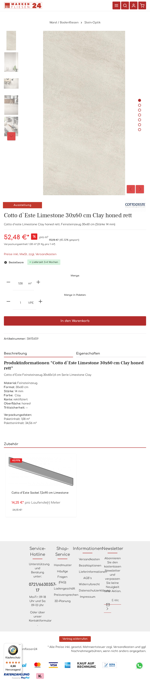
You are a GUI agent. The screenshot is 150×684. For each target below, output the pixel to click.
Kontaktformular (40, 620)
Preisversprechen (66, 594)
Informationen (87, 548)
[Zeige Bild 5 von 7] (139, 119)
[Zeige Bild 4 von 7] (139, 114)
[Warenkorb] (142, 5)
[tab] (38, 353)
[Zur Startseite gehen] (23, 5)
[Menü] (116, 5)
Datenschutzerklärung (94, 590)
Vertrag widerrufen (75, 639)
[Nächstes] (140, 189)
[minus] (8, 282)
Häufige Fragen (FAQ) (62, 577)
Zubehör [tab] (11, 444)
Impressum (87, 596)
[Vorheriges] (131, 189)
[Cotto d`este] (135, 205)
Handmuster (63, 565)
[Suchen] (125, 5)
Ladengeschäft (64, 588)
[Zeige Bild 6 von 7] (139, 124)
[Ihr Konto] (134, 5)
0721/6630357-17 (37, 587)
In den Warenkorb (75, 321)
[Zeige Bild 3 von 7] (139, 110)
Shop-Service (62, 551)
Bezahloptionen (90, 565)
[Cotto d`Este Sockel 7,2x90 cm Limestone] (41, 471)
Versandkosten (89, 559)
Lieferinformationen (93, 571)
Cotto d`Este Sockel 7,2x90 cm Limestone (40, 492)
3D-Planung (62, 601)
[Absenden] (107, 609)
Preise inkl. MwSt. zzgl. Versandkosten (30, 254)
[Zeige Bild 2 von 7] (139, 105)
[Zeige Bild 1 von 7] (139, 100)
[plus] (38, 282)
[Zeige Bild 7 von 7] (139, 129)
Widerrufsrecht (89, 584)
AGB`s (87, 578)
